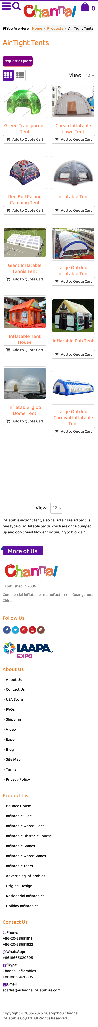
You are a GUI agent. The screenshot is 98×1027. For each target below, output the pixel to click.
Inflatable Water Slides (25, 826)
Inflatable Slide (19, 816)
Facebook (7, 630)
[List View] (20, 75)
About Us (14, 679)
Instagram (41, 630)
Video (11, 729)
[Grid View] (8, 75)
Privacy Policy (18, 779)
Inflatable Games (20, 846)
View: (75, 75)
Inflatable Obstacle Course (29, 836)
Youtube (32, 630)
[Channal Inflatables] (49, 11)
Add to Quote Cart (27, 139)
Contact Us (15, 689)
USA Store (14, 699)
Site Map (13, 759)
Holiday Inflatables (22, 906)
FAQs (10, 709)
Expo (10, 739)
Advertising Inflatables (25, 876)
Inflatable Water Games (26, 856)
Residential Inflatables (25, 896)
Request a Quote (17, 61)
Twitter (15, 630)
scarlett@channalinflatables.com (32, 990)
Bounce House (18, 806)
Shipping (13, 719)
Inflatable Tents (19, 866)
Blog (10, 749)
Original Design (19, 886)
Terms (11, 769)
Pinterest (24, 630)
